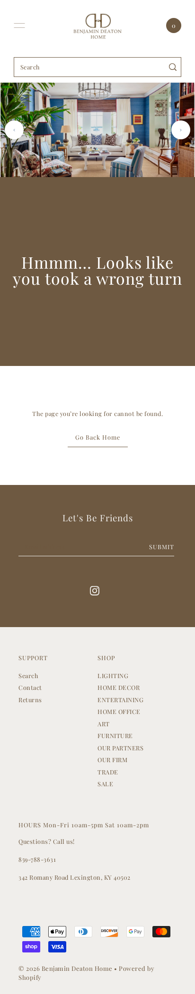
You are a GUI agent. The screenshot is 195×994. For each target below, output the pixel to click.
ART (104, 724)
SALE (105, 784)
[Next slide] (180, 129)
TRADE (108, 772)
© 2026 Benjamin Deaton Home (66, 968)
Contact (30, 687)
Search (28, 675)
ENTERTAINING (120, 700)
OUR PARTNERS (120, 748)
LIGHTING (113, 675)
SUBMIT (161, 547)
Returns (30, 700)
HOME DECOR (119, 687)
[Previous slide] (14, 129)
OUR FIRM (112, 760)
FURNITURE (115, 735)
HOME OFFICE (119, 711)
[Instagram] (94, 590)
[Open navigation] (19, 25)
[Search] (172, 67)
